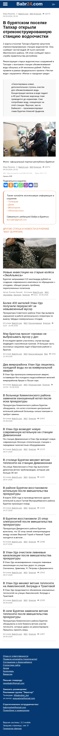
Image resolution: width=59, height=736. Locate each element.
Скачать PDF (7, 176)
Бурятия (37, 14)
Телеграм (13, 201)
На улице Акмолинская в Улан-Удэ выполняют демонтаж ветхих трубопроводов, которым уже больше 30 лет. (26, 470)
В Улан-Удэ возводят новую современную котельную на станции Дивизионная (28, 432)
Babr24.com (23, 14)
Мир (46, 354)
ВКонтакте (14, 207)
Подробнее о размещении (16, 710)
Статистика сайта (11, 665)
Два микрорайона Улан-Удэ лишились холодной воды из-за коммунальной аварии (29, 367)
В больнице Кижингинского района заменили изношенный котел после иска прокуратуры (27, 398)
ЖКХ (32, 14)
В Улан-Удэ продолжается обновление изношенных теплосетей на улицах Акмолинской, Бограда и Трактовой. (28, 593)
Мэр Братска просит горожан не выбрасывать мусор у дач (25, 335)
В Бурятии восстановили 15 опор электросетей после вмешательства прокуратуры (27, 521)
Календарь (8, 671)
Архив (6, 668)
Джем (11, 204)
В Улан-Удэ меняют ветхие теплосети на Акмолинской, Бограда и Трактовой (29, 585)
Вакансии (7, 674)
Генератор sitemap (12, 728)
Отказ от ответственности (15, 656)
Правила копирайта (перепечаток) (20, 659)
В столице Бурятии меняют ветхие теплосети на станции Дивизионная (27, 461)
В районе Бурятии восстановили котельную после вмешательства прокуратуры (25, 490)
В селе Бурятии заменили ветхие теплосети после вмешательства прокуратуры (25, 613)
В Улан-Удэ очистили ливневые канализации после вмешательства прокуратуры (27, 555)
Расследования (35, 323)
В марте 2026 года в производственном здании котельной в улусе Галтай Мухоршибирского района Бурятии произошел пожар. (29, 500)
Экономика (7, 295)
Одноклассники (16, 210)
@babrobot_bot (21, 695)
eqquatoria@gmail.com (24, 698)
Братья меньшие (35, 354)
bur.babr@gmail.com (17, 219)
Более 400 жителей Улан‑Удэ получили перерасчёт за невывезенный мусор (23, 306)
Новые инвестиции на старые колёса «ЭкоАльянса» (28, 274)
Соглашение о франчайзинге (17, 662)
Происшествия (34, 385)
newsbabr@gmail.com (13, 683)
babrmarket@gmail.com (14, 707)
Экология (17, 295)
